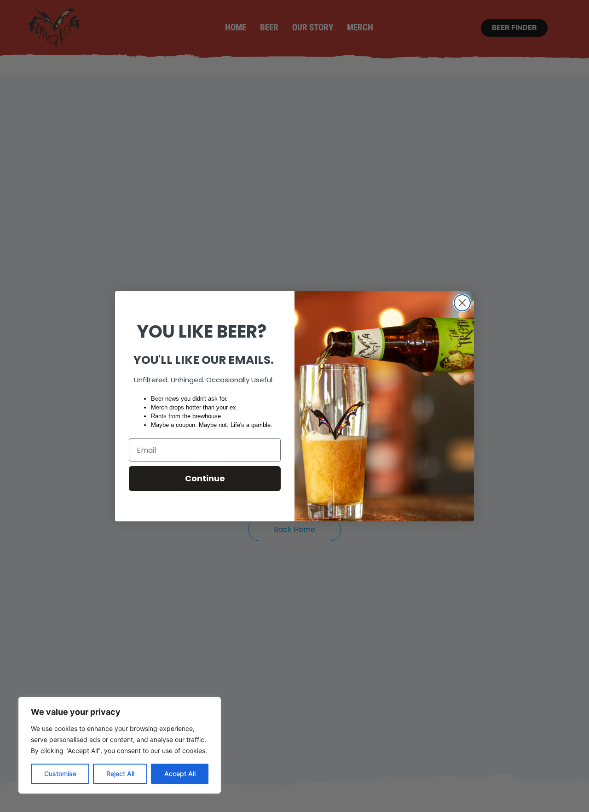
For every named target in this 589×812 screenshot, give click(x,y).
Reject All (120, 773)
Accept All (180, 773)
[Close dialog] (462, 303)
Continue (205, 478)
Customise (60, 773)
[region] (119, 745)
